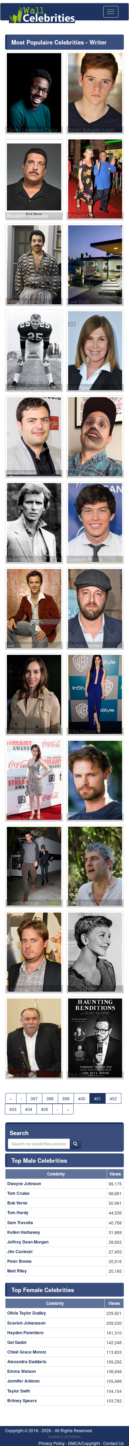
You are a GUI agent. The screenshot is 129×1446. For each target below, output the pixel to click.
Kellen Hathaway (23, 1232)
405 (44, 1109)
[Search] (75, 1144)
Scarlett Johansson (26, 1323)
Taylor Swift (18, 1391)
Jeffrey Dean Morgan (28, 1242)
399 (65, 1098)
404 (28, 1109)
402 (113, 1098)
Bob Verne (17, 1203)
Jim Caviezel (19, 1251)
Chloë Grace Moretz (26, 1352)
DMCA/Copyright (84, 1443)
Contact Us (113, 1443)
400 (81, 1098)
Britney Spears (22, 1400)
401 (97, 1098)
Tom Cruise (18, 1193)
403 (13, 1109)
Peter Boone (19, 1261)
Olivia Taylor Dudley (26, 1313)
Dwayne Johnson (24, 1183)
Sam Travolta (20, 1222)
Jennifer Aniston (23, 1381)
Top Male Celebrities (39, 1160)
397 (34, 1098)
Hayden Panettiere (25, 1332)
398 (50, 1098)
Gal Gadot (16, 1342)
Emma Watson (21, 1371)
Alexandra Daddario (26, 1361)
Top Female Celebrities (42, 1290)
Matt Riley (17, 1271)
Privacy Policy (52, 1443)
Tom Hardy (18, 1212)
